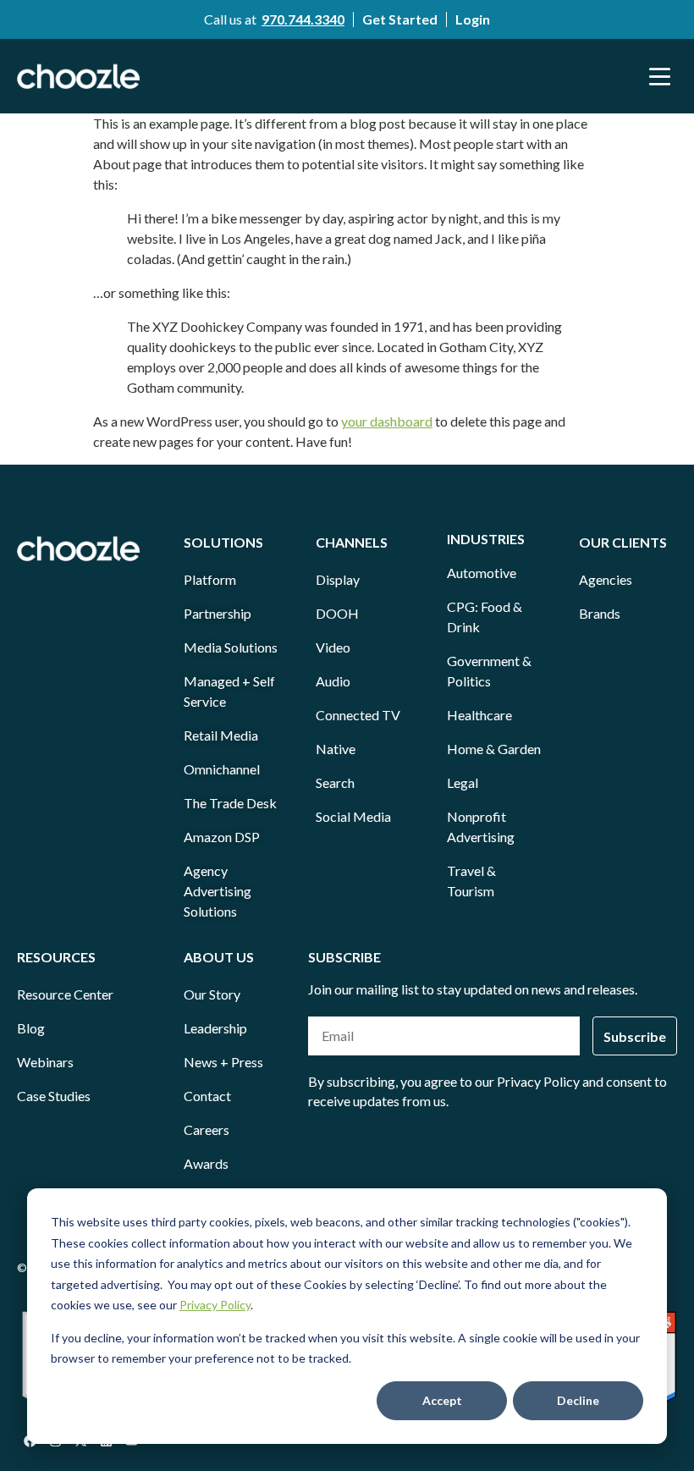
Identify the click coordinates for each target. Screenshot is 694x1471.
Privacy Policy (215, 1304)
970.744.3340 (303, 19)
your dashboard (386, 421)
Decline (578, 1400)
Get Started (400, 19)
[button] (660, 76)
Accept (442, 1400)
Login (472, 19)
